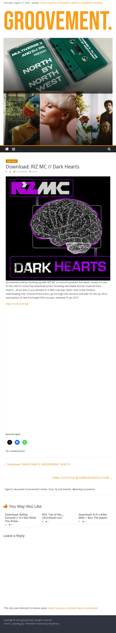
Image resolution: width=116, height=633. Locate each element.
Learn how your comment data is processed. (73, 608)
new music (11, 161)
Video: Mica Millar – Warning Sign (56, 2)
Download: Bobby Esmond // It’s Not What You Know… (20, 518)
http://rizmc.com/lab (17, 303)
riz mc (34, 171)
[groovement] (6, 149)
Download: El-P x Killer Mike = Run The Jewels (93, 516)
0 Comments (21, 171)
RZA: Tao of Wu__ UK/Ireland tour (53, 516)
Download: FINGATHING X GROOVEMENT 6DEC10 (36, 464)
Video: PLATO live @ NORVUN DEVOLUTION (82, 477)
